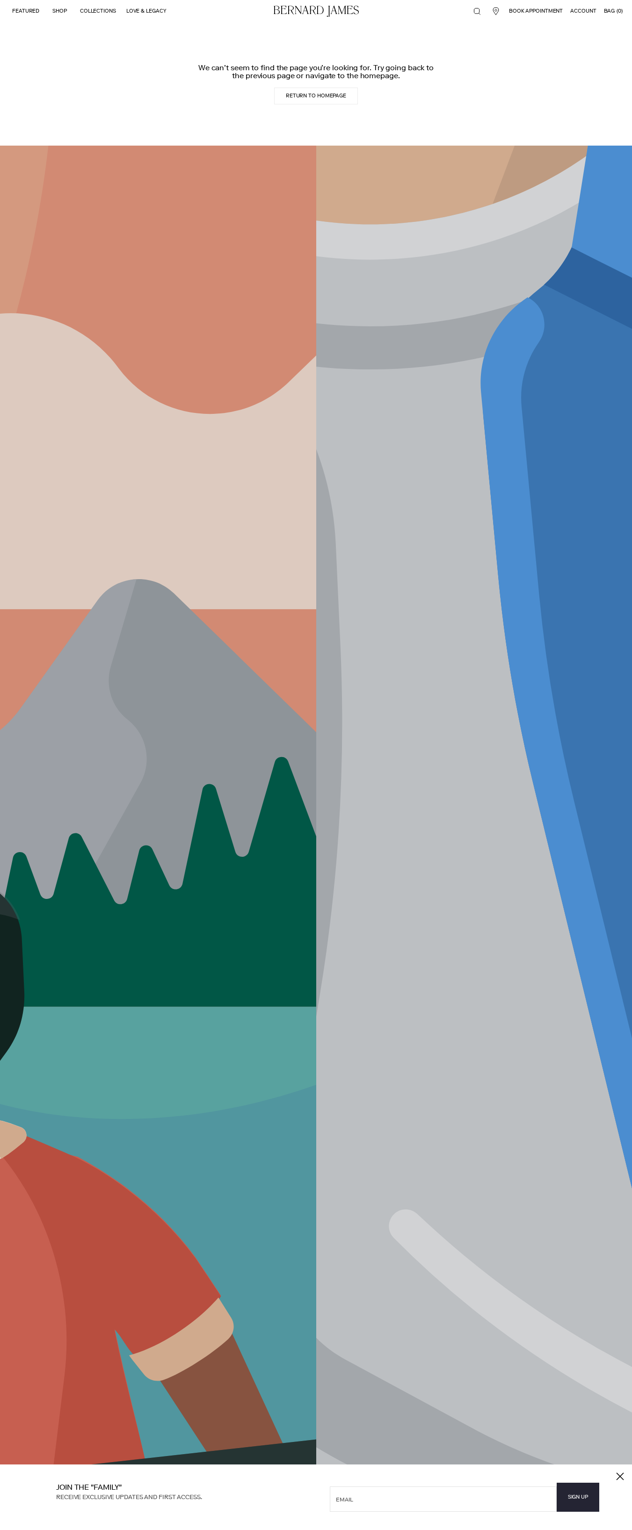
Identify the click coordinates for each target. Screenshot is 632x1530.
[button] (477, 11)
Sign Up (578, 1497)
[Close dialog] (620, 1476)
